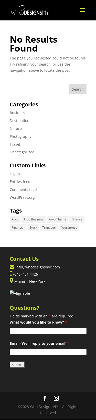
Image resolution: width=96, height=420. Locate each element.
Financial (18, 227)
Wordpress (69, 227)
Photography (20, 136)
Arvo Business (34, 219)
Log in (15, 173)
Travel (15, 144)
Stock (33, 227)
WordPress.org (22, 197)
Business (17, 112)
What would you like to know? (38, 322)
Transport (49, 227)
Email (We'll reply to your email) (40, 343)
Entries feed (20, 181)
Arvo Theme (57, 219)
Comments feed (23, 189)
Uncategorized (22, 152)
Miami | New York (29, 281)
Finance (76, 219)
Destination (19, 120)
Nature (16, 128)
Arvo (15, 219)
